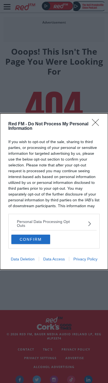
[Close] (97, 124)
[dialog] (54, 191)
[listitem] (54, 223)
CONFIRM (31, 239)
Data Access (54, 259)
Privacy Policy (85, 259)
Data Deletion (23, 259)
